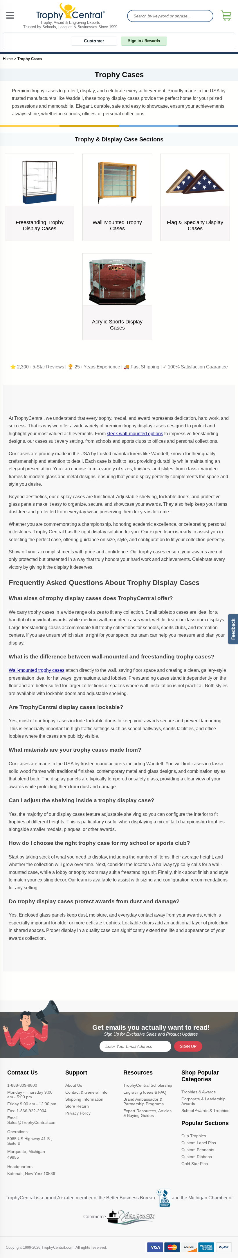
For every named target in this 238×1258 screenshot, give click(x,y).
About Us (73, 1085)
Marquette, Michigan (26, 1151)
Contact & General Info (86, 1092)
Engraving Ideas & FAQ (144, 1092)
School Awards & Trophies (205, 1110)
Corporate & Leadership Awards (203, 1101)
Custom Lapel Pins (198, 1142)
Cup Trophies (193, 1135)
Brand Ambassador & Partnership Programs (143, 1101)
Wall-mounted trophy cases (36, 670)
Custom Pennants (197, 1149)
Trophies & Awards (198, 1092)
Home (8, 59)
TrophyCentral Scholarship (147, 1085)
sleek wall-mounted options (135, 433)
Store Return (77, 1106)
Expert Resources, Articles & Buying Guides (147, 1113)
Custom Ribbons (196, 1156)
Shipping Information (84, 1099)
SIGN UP (188, 1046)
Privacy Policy (78, 1113)
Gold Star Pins (194, 1163)
